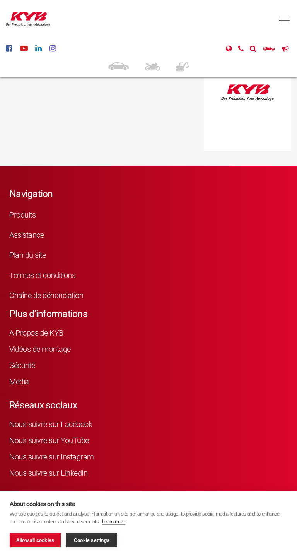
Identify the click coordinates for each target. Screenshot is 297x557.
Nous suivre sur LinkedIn (48, 473)
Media (19, 381)
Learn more (113, 521)
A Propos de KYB (36, 333)
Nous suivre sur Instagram (51, 456)
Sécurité (22, 365)
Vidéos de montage (40, 349)
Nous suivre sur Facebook (50, 424)
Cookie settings (91, 540)
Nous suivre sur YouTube (49, 440)
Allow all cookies (35, 540)
